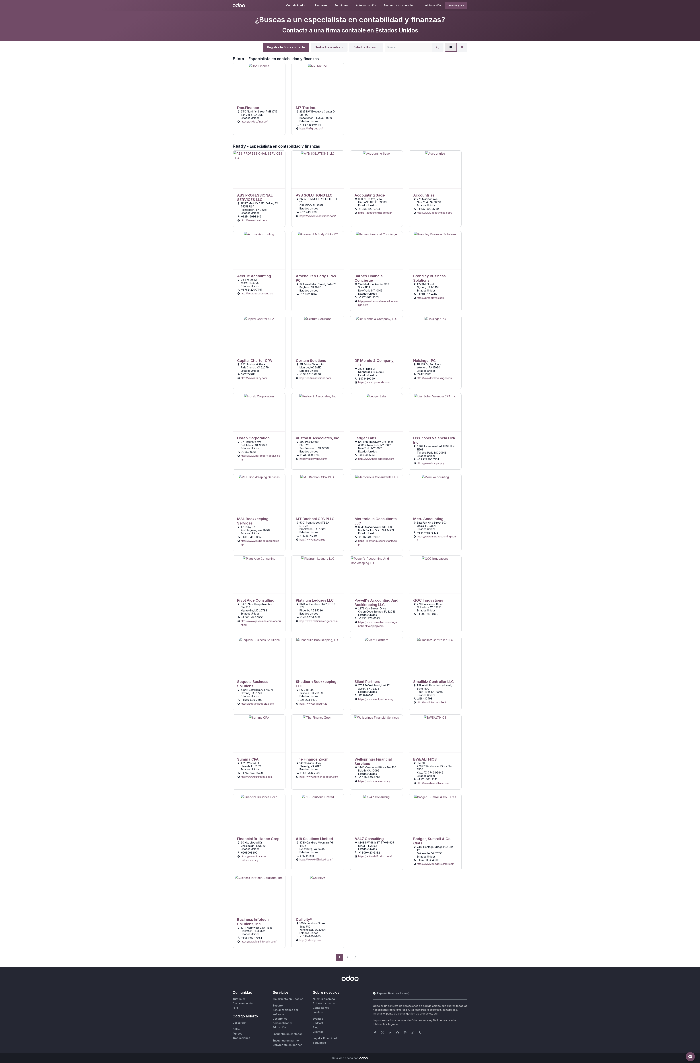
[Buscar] (437, 47)
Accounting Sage (370, 195)
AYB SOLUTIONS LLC (314, 195)
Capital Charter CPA (254, 360)
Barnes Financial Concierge (369, 278)
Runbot (237, 1033)
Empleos (318, 1012)
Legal (316, 1038)
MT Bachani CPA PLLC (315, 519)
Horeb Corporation (253, 438)
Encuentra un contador (287, 1033)
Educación (279, 1027)
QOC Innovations (428, 600)
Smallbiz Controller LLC (433, 681)
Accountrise (424, 195)
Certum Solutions (311, 360)
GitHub (237, 1029)
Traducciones (241, 1037)
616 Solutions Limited (314, 839)
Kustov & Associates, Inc (317, 438)
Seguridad (319, 1042)
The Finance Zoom (312, 759)
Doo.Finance (248, 108)
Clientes (318, 1031)
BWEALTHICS (425, 759)
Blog (315, 1027)
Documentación (243, 1003)
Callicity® (304, 919)
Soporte (278, 1005)
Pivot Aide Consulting (256, 600)
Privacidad (330, 1038)
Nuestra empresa (324, 998)
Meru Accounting (428, 519)
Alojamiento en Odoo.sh (288, 998)
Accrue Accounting (254, 276)
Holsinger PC (424, 360)
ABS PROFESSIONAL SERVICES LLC (255, 197)
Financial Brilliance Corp (258, 839)
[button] (329, 47)
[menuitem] (320, 5)
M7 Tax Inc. (306, 108)
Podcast (318, 1023)
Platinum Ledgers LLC (315, 600)
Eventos (318, 1018)
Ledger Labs (365, 438)
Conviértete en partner (287, 1044)
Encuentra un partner (286, 1040)
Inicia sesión (433, 5)
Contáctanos (321, 1007)
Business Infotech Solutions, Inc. (253, 921)
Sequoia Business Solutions (252, 683)
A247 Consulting (369, 839)
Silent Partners (367, 681)
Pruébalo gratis (456, 5)
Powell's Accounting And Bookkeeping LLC (376, 602)
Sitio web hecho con (345, 1058)
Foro (235, 1007)
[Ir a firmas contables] (259, 82)
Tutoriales (239, 998)
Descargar (239, 1022)
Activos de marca (324, 1003)
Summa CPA (247, 759)
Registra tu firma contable (286, 47)
